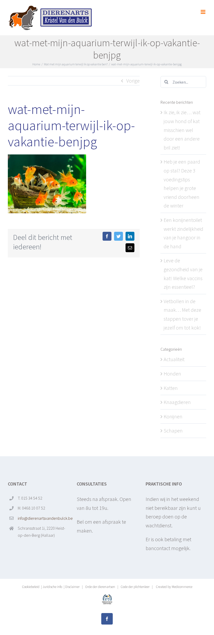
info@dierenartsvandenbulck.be (43, 518)
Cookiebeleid (30, 587)
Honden (172, 373)
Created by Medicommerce (173, 587)
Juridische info (52, 587)
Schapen (173, 430)
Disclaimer (72, 587)
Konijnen (173, 416)
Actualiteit (174, 359)
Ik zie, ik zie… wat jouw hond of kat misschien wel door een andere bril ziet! (182, 130)
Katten (171, 388)
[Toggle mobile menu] (203, 12)
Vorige (133, 80)
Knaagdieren (177, 402)
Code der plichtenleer (135, 587)
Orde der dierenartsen (100, 587)
